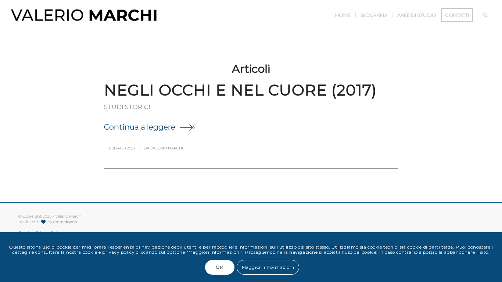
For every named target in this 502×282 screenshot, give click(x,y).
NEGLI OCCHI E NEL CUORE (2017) (240, 90)
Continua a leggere (139, 126)
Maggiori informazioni (268, 267)
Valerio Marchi (166, 148)
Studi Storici (127, 107)
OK (219, 267)
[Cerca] (485, 15)
